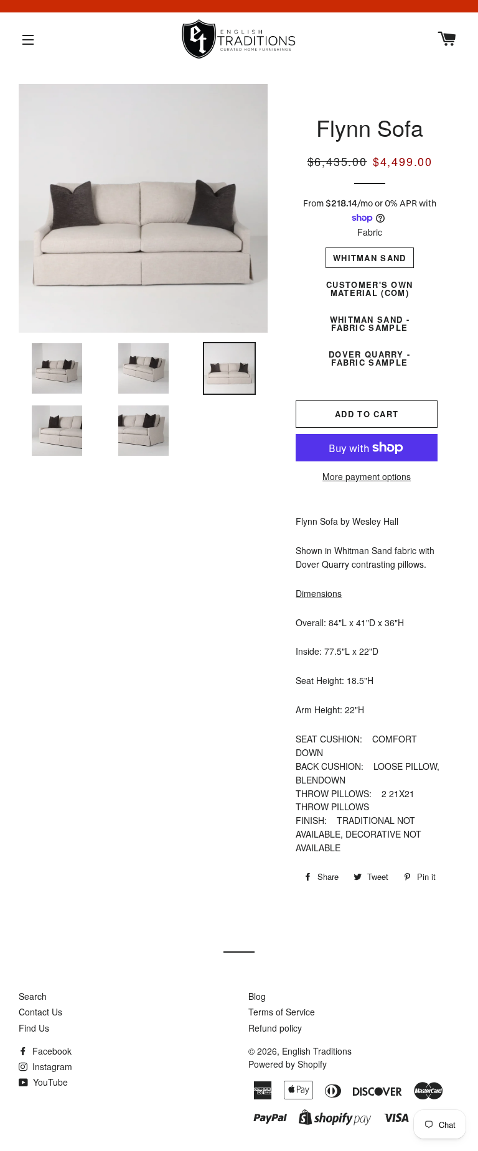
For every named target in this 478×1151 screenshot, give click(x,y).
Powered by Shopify (287, 1064)
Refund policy (275, 1028)
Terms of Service (281, 1011)
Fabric (369, 232)
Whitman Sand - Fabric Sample (370, 323)
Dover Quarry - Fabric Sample (369, 358)
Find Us (34, 1028)
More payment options (366, 476)
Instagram (51, 1066)
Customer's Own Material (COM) (369, 288)
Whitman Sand (369, 258)
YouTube (49, 1082)
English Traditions (317, 1051)
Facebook (51, 1051)
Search (33, 996)
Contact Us (40, 1011)
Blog (257, 996)
